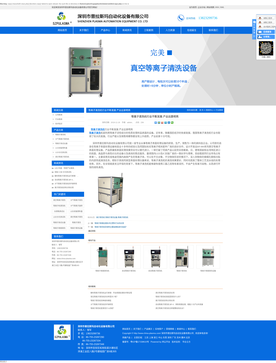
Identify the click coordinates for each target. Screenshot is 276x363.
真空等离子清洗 (59, 200)
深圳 (169, 337)
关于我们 (84, 30)
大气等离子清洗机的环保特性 (66, 184)
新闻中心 (209, 110)
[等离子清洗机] (181, 256)
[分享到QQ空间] (159, 122)
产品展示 (148, 329)
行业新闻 (58, 119)
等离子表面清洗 (59, 228)
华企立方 (186, 342)
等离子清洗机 (60, 135)
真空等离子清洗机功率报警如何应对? (170, 308)
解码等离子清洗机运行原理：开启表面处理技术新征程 (111, 293)
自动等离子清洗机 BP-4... (64, 180)
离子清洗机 (100, 217)
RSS (217, 7)
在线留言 (191, 30)
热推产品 (126, 337)
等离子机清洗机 (59, 206)
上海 (151, 337)
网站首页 (62, 30)
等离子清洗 (76, 223)
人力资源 (170, 30)
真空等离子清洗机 (62, 157)
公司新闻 (58, 115)
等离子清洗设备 (76, 228)
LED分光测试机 (61, 152)
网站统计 (3, 362)
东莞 (165, 337)
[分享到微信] (172, 122)
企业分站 (201, 7)
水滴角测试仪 (59, 211)
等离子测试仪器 (61, 144)
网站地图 (210, 7)
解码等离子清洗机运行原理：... (66, 176)
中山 (160, 337)
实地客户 (159, 329)
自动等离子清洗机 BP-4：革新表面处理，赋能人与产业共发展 (179, 304)
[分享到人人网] (169, 122)
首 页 (201, 110)
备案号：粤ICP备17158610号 (135, 342)
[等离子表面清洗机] (102, 256)
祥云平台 (166, 342)
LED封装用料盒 (61, 148)
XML (222, 7)
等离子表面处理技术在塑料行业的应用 (109, 223)
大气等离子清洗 (76, 200)
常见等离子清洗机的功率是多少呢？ (104, 297)
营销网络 (170, 329)
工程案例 (148, 30)
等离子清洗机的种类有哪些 (101, 301)
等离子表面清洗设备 (208, 271)
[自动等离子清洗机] (129, 256)
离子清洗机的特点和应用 (64, 188)
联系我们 (213, 30)
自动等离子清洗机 (129, 271)
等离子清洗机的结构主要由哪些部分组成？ (111, 227)
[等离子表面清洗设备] (208, 256)
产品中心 (105, 30)
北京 (188, 337)
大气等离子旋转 (76, 206)
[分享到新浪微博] (162, 122)
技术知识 (58, 124)
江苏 (146, 337)
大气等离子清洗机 (62, 139)
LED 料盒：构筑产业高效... (65, 168)
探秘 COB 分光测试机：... (64, 172)
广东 (174, 337)
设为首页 (193, 7)
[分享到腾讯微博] (165, 122)
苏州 (179, 337)
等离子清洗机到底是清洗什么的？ (168, 297)
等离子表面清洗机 (102, 271)
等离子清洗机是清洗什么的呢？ (103, 308)
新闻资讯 (127, 30)
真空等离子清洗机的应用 (165, 293)
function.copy (35, 4)
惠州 (183, 337)
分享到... (267, 37)
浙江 (156, 337)
